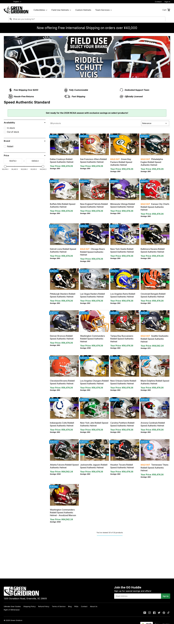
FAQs (76, 606)
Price (6, 155)
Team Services (102, 10)
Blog (70, 606)
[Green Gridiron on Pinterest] (164, 613)
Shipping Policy (29, 606)
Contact (158, 2)
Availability (9, 122)
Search (162, 20)
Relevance (146, 123)
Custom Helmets (83, 10)
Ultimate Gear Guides (12, 606)
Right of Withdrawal (11, 610)
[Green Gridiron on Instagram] (149, 613)
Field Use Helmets (60, 10)
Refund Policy (43, 606)
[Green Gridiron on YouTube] (144, 613)
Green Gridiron (16, 620)
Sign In (167, 2)
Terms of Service (58, 606)
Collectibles (39, 10)
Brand (7, 141)
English (16, 2)
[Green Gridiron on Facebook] (154, 613)
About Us (93, 606)
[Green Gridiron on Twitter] (159, 613)
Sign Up (166, 596)
